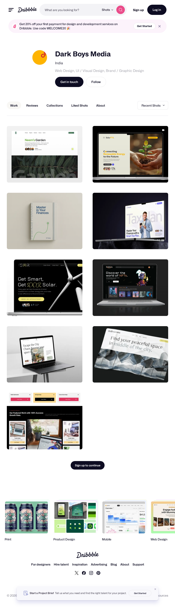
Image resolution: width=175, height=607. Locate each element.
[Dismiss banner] (155, 589)
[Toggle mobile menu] (11, 10)
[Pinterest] (98, 573)
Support (138, 564)
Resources (160, 595)
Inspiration (80, 564)
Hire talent (61, 564)
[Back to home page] (27, 9)
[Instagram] (91, 573)
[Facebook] (84, 573)
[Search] (120, 10)
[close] (159, 26)
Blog (114, 564)
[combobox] (69, 10)
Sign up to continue (87, 465)
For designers (40, 564)
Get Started (144, 26)
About (124, 564)
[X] (77, 573)
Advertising (99, 564)
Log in (157, 9)
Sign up (138, 10)
